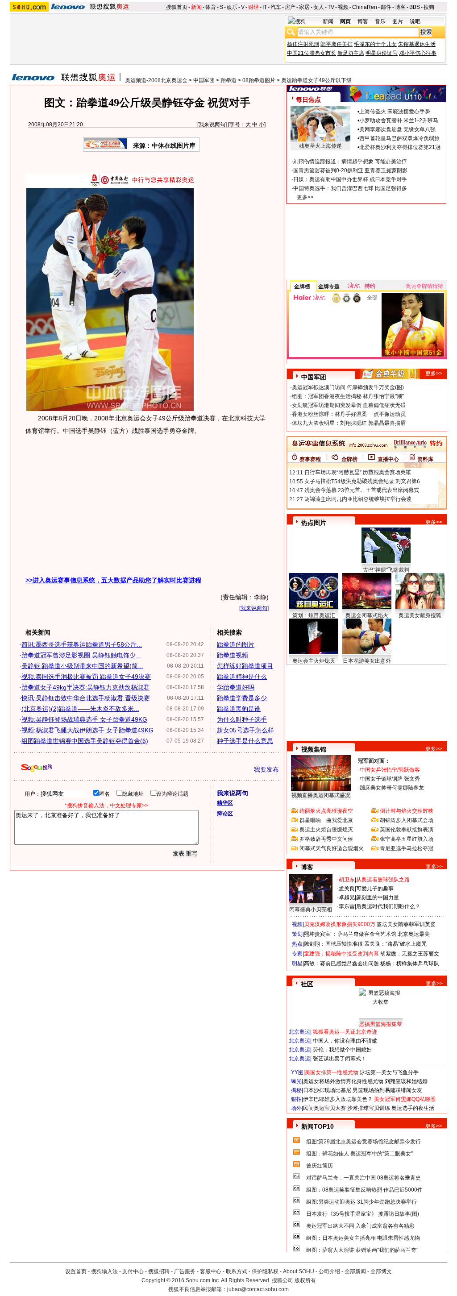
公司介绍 (329, 1271)
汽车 (275, 7)
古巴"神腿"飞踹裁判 (386, 570)
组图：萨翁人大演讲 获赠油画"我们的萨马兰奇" (362, 1250)
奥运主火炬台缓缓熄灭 (326, 830)
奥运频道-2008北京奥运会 (156, 80)
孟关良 (347, 888)
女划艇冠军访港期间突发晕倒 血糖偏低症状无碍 (349, 405)
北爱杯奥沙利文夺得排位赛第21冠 (399, 147)
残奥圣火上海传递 (320, 146)
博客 (400, 7)
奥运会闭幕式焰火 (366, 615)
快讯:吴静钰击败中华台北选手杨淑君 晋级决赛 (85, 698)
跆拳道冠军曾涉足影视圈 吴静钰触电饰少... (81, 655)
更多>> (305, 197)
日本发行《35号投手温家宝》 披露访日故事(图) (362, 1214)
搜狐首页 (176, 7)
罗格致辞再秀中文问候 (326, 839)
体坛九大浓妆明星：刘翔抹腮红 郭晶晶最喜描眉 (349, 423)
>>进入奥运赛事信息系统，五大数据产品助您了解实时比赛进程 (113, 580)
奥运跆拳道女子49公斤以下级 (316, 80)
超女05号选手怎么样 (245, 730)
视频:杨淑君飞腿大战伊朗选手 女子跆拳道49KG (87, 730)
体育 (210, 7)
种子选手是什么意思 (245, 740)
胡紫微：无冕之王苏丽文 (409, 954)
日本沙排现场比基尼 (327, 1090)
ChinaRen (364, 7)
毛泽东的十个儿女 (375, 44)
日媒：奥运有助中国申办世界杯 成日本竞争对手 (350, 179)
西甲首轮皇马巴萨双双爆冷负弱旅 (399, 138)
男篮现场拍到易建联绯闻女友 (387, 1090)
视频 (343, 7)
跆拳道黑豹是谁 (239, 708)
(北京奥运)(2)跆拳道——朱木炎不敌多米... (80, 708)
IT (264, 7)
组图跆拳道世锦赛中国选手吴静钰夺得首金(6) (84, 740)
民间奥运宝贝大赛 (324, 1108)
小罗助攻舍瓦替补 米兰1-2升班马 (398, 120)
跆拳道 (228, 80)
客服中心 (210, 1271)
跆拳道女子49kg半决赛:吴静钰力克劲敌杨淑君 (85, 687)
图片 (397, 21)
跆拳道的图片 (235, 644)
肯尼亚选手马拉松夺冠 (406, 848)
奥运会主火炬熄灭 (313, 661)
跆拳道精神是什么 (242, 676)
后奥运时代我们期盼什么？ (388, 906)
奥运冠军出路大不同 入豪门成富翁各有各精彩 (360, 1226)
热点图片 (313, 522)
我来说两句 (212, 124)
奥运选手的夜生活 (412, 1108)
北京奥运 (299, 1032)
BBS (414, 7)
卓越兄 (347, 897)
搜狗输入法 (104, 1271)
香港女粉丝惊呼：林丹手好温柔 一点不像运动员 (349, 414)
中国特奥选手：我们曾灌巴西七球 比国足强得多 (350, 188)
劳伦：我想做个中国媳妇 (342, 1050)
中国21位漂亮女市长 (311, 53)
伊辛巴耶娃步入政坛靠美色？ (338, 1099)
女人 (318, 7)
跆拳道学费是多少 (242, 698)
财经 (253, 7)
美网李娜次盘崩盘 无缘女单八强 (397, 129)
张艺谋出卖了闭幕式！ (339, 1058)
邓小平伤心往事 (417, 53)
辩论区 (225, 813)
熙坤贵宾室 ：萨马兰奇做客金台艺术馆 (350, 934)
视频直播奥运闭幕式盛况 (320, 795)
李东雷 (347, 906)
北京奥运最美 (414, 934)
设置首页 (76, 1271)
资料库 (425, 459)
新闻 (196, 7)
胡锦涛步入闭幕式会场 (406, 820)
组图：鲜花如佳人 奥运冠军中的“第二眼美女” (359, 1154)
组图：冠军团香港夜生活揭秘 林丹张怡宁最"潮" (348, 396)
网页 (345, 21)
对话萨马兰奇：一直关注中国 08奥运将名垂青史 (363, 1178)
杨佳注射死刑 (303, 44)
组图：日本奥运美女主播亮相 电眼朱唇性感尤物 (363, 1238)
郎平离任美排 (336, 44)
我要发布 (266, 769)
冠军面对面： (374, 761)
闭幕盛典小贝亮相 (310, 909)
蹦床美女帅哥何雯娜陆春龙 (392, 788)
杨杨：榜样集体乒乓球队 (409, 963)
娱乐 (232, 7)
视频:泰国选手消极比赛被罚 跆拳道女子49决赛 (86, 676)
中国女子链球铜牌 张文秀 (390, 779)
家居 (304, 7)
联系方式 (236, 1271)
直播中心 (388, 459)
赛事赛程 (310, 459)
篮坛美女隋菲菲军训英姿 (406, 924)
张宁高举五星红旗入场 (406, 839)
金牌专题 (329, 286)
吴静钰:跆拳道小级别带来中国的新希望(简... (82, 665)
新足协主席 (350, 53)
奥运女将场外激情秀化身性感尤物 (343, 1081)
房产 (290, 7)
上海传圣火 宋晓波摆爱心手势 (394, 111)
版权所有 (305, 1280)
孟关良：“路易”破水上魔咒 (395, 944)
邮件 (386, 7)
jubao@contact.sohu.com (258, 1289)
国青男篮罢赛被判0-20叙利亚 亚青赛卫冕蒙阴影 (350, 170)
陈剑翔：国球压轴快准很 (333, 944)
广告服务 (184, 1271)
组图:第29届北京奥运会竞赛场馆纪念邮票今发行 (363, 1141)
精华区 (225, 803)
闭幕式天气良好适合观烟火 (331, 848)
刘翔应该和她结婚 (406, 1081)
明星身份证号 (382, 53)
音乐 (380, 21)
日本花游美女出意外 (367, 661)
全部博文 (381, 1271)
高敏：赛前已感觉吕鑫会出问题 (341, 963)
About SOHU (298, 1271)
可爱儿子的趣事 (375, 888)
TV (331, 7)
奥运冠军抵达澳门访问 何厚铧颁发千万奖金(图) (348, 387)
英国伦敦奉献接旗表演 (406, 830)
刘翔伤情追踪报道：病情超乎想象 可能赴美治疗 (350, 161)
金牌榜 (302, 286)
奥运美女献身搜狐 (420, 615)
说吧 (415, 21)
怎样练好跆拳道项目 (245, 665)
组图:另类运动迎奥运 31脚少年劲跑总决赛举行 (361, 1202)
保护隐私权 (265, 1271)
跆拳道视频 (232, 655)
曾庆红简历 (319, 1166)
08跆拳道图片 (258, 80)
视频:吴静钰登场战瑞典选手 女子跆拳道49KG (84, 719)
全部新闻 (355, 1271)
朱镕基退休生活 (417, 44)
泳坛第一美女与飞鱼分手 (389, 1072)
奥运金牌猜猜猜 (424, 286)
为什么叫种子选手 (242, 719)
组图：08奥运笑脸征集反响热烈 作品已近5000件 (364, 1190)
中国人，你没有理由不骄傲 (345, 1041)
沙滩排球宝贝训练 (368, 1108)
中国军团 (204, 80)
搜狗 (429, 7)
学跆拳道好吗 (235, 687)
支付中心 (133, 1271)
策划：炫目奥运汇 (313, 615)
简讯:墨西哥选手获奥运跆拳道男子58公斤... (81, 644)
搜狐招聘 (159, 1271)
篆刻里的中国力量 (377, 897)
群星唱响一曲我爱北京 (326, 820)
